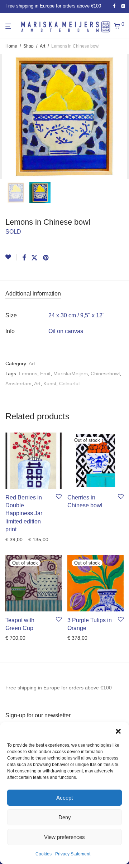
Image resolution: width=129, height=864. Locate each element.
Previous (7, 117)
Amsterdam (18, 383)
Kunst (49, 383)
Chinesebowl (105, 373)
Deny (64, 817)
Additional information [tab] (33, 294)
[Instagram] (123, 6)
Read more (78, 507)
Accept (64, 798)
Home (11, 46)
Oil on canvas (65, 331)
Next (122, 117)
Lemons (28, 373)
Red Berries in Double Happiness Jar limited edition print (23, 513)
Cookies (43, 853)
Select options (19, 539)
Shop (28, 46)
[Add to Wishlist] (11, 257)
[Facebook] (114, 6)
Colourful (69, 383)
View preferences (64, 837)
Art (42, 46)
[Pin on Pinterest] (46, 258)
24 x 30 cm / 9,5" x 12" (76, 315)
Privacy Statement (72, 853)
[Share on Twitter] (34, 258)
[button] (118, 731)
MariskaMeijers (70, 373)
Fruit (45, 373)
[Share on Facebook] (24, 258)
